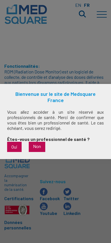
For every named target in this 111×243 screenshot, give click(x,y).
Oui (14, 146)
